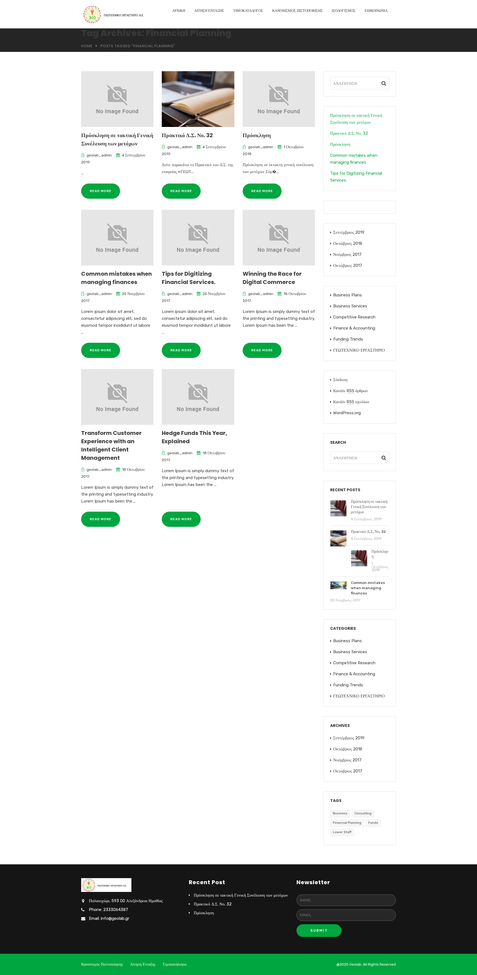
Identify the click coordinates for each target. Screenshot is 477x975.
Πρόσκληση (257, 135)
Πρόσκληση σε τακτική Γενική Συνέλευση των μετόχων (356, 119)
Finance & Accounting (354, 328)
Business (340, 813)
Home (87, 46)
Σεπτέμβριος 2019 (348, 232)
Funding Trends (348, 339)
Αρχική (178, 11)
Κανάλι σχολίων (351, 401)
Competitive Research (354, 317)
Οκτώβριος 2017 (347, 265)
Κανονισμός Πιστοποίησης (297, 11)
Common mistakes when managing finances (353, 159)
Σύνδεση (340, 379)
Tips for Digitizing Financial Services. (356, 177)
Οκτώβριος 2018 (347, 243)
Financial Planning (347, 823)
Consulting (363, 813)
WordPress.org (347, 412)
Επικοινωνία (376, 11)
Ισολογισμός (344, 11)
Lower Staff (342, 832)
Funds (373, 823)
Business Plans (347, 295)
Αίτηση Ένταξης (209, 11)
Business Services (350, 306)
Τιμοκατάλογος (248, 11)
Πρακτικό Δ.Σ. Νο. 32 (187, 135)
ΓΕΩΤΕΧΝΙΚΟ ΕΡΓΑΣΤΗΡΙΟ (359, 350)
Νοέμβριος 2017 (347, 254)
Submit (319, 930)
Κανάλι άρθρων (350, 390)
